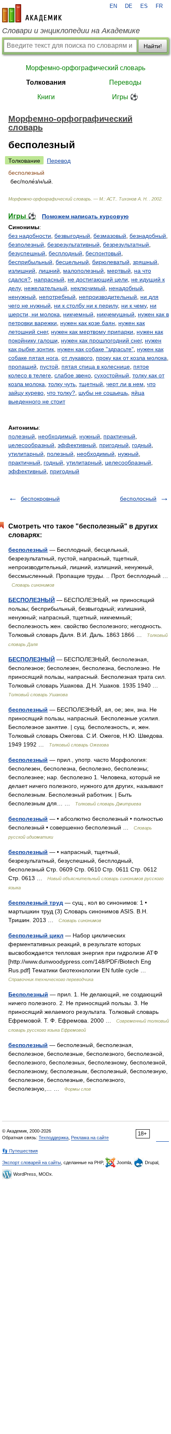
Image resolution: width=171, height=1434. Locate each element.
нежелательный (45, 288)
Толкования (46, 82)
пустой (49, 366)
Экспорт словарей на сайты (31, 1162)
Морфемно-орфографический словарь (85, 67)
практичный (119, 436)
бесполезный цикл (36, 935)
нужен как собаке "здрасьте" (95, 349)
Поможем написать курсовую (85, 216)
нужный (89, 436)
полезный (21, 436)
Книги (46, 96)
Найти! (153, 46)
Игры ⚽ (125, 96)
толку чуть (62, 384)
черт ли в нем (125, 384)
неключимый (88, 288)
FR (159, 6)
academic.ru (32, 13)
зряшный (145, 262)
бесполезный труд (35, 902)
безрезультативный (73, 244)
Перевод (59, 160)
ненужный (22, 297)
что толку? (61, 392)
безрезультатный (126, 244)
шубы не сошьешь (103, 392)
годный (141, 445)
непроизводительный (108, 297)
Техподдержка (53, 1137)
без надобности (29, 235)
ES (144, 6)
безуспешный (26, 253)
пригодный (114, 445)
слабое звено (72, 375)
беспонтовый (103, 253)
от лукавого (77, 358)
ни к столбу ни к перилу (86, 305)
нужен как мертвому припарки (92, 331)
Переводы (125, 82)
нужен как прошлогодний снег (101, 340)
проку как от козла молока (131, 358)
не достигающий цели (98, 279)
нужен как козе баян (87, 323)
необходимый (57, 436)
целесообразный (31, 445)
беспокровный (40, 498)
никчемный (78, 314)
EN (113, 6)
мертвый (119, 270)
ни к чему (134, 305)
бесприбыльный (30, 262)
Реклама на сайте (90, 1137)
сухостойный (111, 375)
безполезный (26, 244)
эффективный (77, 445)
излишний (21, 270)
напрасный (49, 279)
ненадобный (126, 288)
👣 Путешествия (20, 1150)
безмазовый (109, 235)
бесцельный (72, 262)
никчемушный (115, 314)
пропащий (22, 366)
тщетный (91, 384)
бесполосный (138, 498)
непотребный (57, 297)
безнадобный (147, 235)
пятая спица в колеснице (95, 366)
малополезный (83, 270)
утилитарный (26, 453)
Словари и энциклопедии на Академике (71, 31)
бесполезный (28, 549)
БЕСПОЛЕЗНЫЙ (31, 600)
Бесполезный (28, 994)
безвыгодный (72, 235)
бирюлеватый (110, 262)
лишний (49, 270)
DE (128, 6)
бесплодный (65, 253)
